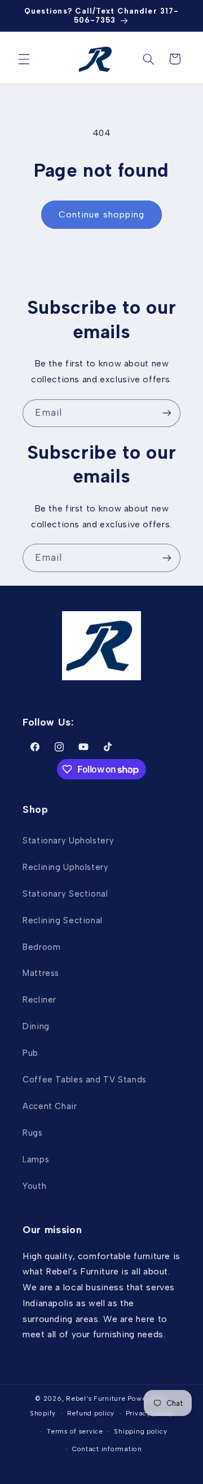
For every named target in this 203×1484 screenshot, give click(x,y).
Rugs (33, 1133)
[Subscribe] (167, 413)
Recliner (39, 1000)
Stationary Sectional (65, 894)
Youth (34, 1186)
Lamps (36, 1159)
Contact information (107, 1449)
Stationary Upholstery (68, 840)
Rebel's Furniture (96, 1398)
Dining (36, 1026)
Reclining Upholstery (66, 867)
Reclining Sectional (63, 920)
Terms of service (75, 1431)
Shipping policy (140, 1431)
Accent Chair (50, 1106)
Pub (30, 1053)
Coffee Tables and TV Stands (85, 1079)
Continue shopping (101, 214)
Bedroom (41, 947)
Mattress (41, 973)
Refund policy (91, 1413)
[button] (24, 59)
